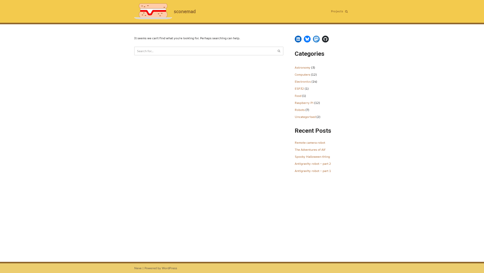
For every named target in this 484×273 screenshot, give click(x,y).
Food (298, 96)
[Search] (346, 11)
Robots (300, 110)
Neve (138, 268)
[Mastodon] (316, 39)
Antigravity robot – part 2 (313, 164)
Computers (302, 74)
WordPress (169, 268)
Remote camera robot (310, 142)
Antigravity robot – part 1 (313, 171)
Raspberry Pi (304, 103)
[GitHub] (325, 39)
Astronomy (302, 67)
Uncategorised (305, 117)
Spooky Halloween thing (312, 157)
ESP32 (299, 88)
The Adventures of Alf (310, 149)
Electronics (303, 81)
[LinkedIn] (298, 39)
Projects (337, 11)
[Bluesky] (307, 39)
